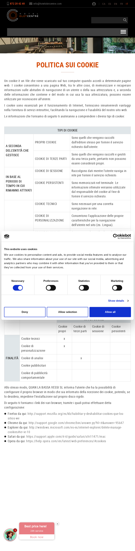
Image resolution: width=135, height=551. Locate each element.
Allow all (110, 311)
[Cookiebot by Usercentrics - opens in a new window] (115, 236)
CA (103, 3)
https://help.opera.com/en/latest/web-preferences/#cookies (66, 441)
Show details (116, 300)
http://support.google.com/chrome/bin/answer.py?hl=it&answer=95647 (76, 423)
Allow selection (67, 311)
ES (109, 3)
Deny (25, 311)
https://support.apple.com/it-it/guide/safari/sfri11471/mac (65, 436)
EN (115, 3)
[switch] (51, 288)
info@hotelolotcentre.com (47, 3)
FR (121, 3)
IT (127, 3)
